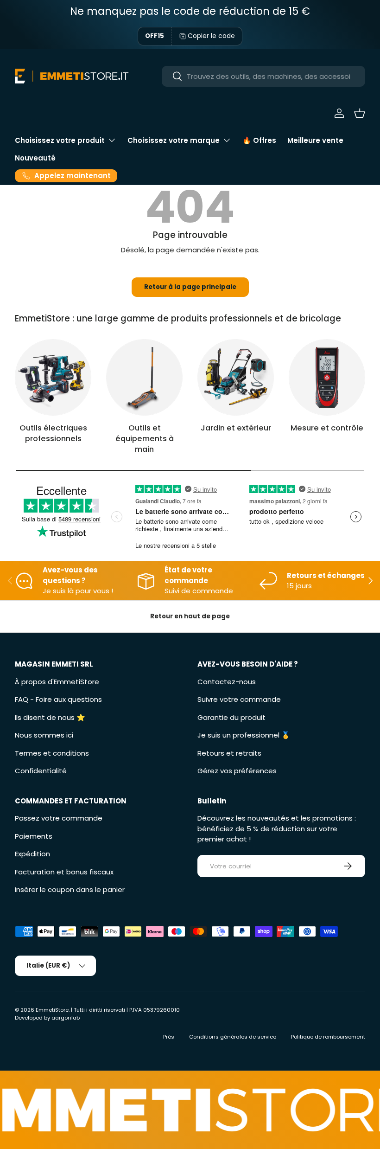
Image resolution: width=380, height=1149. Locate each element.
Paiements (33, 836)
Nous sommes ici (44, 735)
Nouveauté (35, 158)
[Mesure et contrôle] (327, 377)
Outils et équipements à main (144, 439)
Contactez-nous (226, 682)
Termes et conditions (52, 753)
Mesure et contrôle (327, 428)
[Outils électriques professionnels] (53, 377)
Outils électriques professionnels (53, 433)
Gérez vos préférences (237, 771)
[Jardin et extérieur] (235, 377)
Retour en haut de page (190, 616)
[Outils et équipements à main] (144, 377)
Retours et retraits (229, 753)
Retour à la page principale (190, 286)
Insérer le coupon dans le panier (70, 889)
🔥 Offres (259, 140)
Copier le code (211, 35)
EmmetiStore (52, 1010)
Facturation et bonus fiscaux (64, 872)
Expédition (32, 854)
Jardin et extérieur (236, 428)
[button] (359, 113)
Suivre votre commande (239, 699)
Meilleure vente (315, 140)
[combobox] (263, 76)
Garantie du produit (231, 717)
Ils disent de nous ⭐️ (50, 717)
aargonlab (65, 1017)
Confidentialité (41, 771)
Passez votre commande (58, 818)
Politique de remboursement (328, 1036)
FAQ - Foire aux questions (58, 699)
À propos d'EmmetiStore (57, 682)
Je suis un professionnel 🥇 (243, 735)
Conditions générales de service (232, 1036)
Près (168, 1036)
